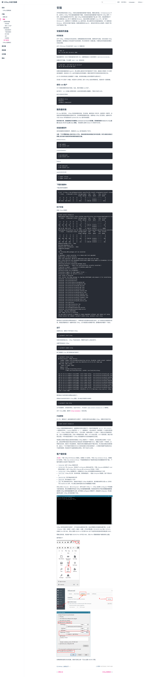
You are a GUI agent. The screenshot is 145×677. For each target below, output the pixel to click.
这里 (60, 458)
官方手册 (124, 2)
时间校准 (7, 23)
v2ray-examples (76, 411)
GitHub (140, 2)
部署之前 (5, 17)
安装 (4, 19)
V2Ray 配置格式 (7, 42)
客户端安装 (6, 40)
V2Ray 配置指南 (7, 10)
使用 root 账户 (8, 25)
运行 (6, 36)
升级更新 (7, 38)
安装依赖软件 (8, 29)
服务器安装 (6, 27)
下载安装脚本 (8, 32)
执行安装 (7, 34)
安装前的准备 (7, 21)
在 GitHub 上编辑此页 (63, 666)
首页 (118, 2)
